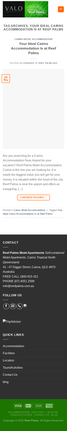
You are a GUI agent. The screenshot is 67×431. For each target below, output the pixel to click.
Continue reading (33, 197)
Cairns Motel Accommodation (33, 39)
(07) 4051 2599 (24, 281)
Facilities (9, 353)
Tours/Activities (13, 367)
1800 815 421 (29, 276)
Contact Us (10, 374)
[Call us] (20, 306)
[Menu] (61, 9)
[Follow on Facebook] (6, 306)
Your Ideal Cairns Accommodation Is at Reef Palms (33, 48)
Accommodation (13, 346)
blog (6, 382)
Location (8, 360)
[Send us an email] (13, 306)
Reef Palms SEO (48, 63)
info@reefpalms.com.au (18, 286)
